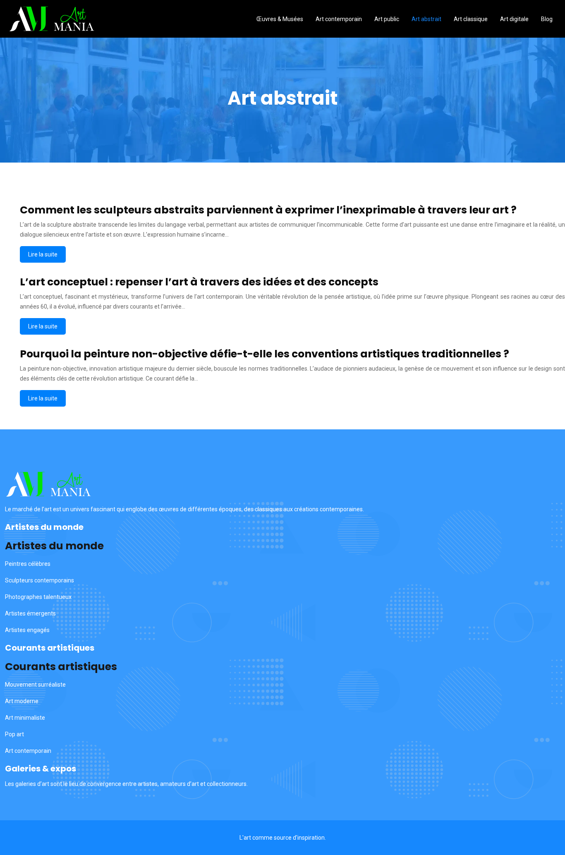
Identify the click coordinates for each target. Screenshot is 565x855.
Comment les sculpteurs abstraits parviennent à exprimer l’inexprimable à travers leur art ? (268, 210)
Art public (386, 19)
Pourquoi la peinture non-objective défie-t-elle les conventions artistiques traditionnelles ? (264, 354)
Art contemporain (339, 19)
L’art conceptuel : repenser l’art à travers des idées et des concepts (199, 282)
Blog (547, 19)
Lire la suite (42, 254)
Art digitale (514, 19)
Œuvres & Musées (279, 19)
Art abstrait (426, 19)
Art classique (471, 19)
